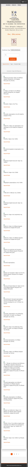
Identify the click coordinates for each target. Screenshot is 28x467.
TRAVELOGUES (14, 21)
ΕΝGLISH (14, 5)
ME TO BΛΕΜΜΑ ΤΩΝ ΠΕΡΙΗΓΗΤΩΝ (14, 24)
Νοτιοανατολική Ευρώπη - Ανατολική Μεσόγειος (14, 28)
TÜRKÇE (19, 5)
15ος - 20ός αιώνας (14, 34)
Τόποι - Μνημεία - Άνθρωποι (14, 26)
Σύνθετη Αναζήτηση (15, 50)
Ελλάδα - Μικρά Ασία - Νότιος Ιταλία (14, 30)
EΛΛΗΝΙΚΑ (8, 5)
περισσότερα (7, 83)
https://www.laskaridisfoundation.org (14, 465)
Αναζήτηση (12, 59)
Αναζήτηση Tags (6, 50)
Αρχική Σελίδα (6, 64)
